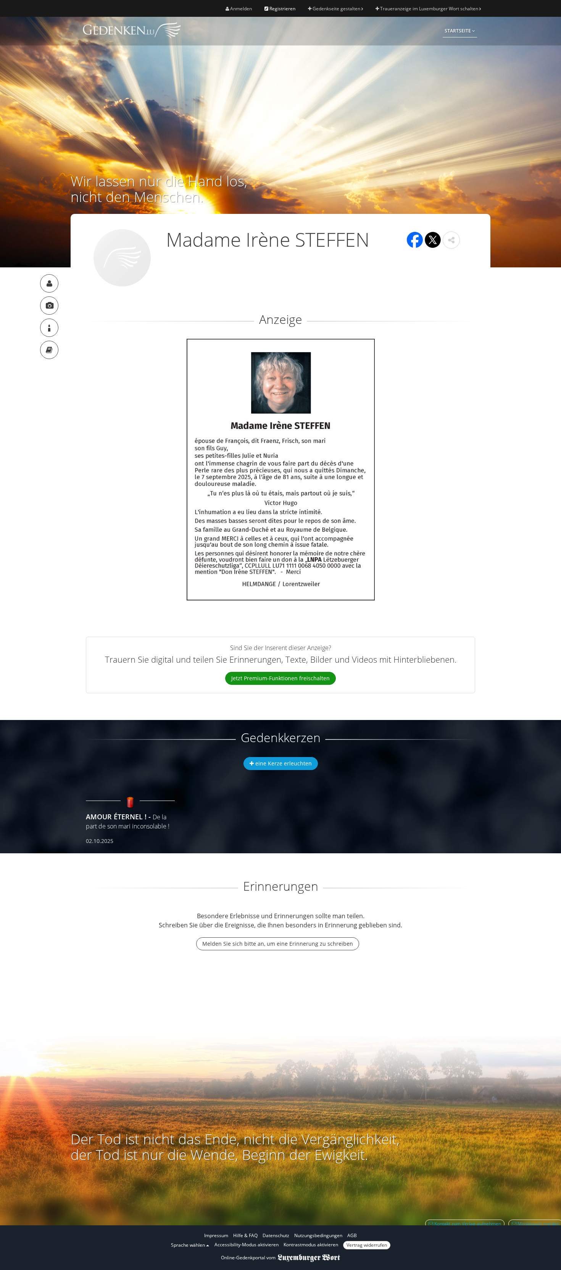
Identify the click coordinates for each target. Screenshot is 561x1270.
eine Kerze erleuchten (283, 763)
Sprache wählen (188, 1245)
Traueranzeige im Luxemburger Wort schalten (429, 8)
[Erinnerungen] (49, 350)
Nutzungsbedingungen (318, 1235)
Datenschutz (276, 1235)
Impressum (216, 1235)
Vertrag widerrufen (367, 1245)
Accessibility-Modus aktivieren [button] (246, 1244)
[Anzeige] (49, 305)
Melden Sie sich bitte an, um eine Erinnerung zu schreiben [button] (277, 943)
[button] (451, 240)
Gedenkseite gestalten (336, 8)
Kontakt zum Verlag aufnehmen (467, 1223)
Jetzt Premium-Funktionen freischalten (280, 678)
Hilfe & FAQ (245, 1235)
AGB (352, 1235)
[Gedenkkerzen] (49, 328)
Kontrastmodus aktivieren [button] (311, 1244)
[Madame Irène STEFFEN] (49, 283)
